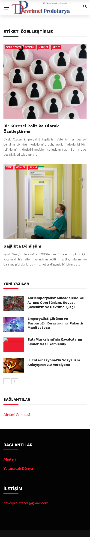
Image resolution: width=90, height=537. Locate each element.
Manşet (43, 47)
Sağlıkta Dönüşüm (22, 246)
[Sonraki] (14, 381)
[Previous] (6, 381)
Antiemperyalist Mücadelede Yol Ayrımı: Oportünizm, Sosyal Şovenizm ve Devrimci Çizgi (55, 302)
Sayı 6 (33, 167)
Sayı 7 (56, 47)
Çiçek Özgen (13, 47)
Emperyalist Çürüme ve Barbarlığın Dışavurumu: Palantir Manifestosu (55, 323)
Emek (9, 167)
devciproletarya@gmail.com (25, 503)
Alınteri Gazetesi (16, 414)
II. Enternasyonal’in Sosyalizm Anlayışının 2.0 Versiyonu (53, 362)
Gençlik (29, 47)
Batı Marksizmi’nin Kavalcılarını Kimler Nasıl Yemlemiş (54, 341)
